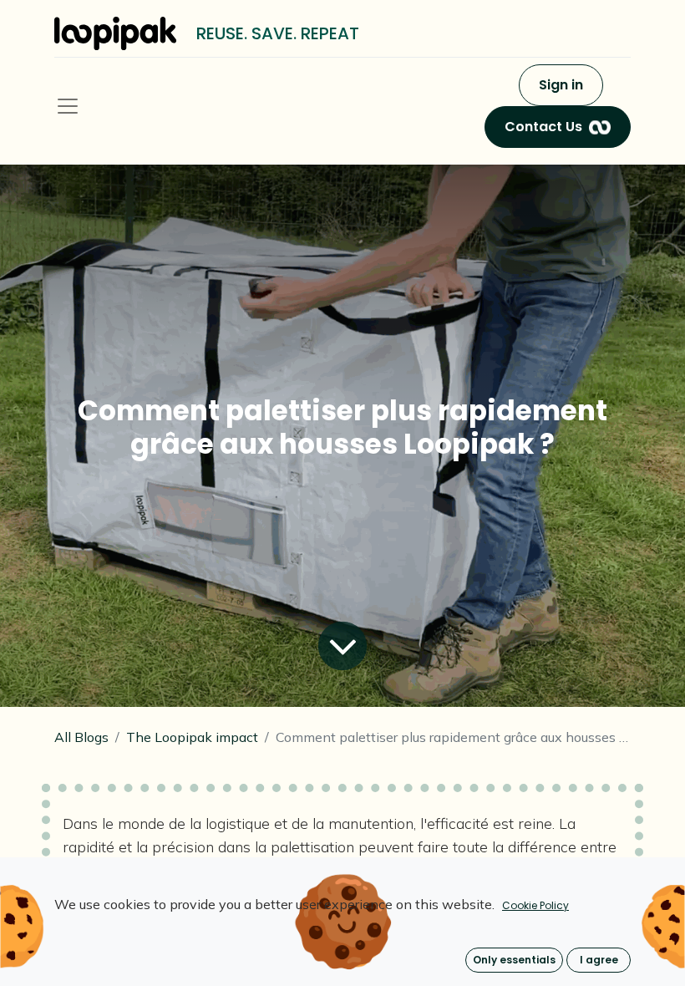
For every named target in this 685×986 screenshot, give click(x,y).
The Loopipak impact (192, 737)
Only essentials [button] (514, 960)
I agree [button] (599, 960)
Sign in (561, 84)
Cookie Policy (535, 905)
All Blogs (81, 737)
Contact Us (543, 126)
